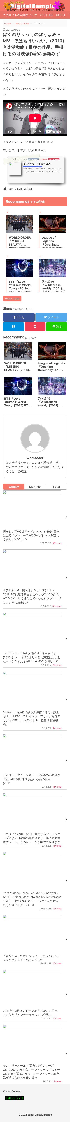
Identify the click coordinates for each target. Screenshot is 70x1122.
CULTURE (46, 15)
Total (56, 486)
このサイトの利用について (20, 15)
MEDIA (60, 15)
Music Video (12, 298)
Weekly (13, 486)
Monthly (35, 486)
